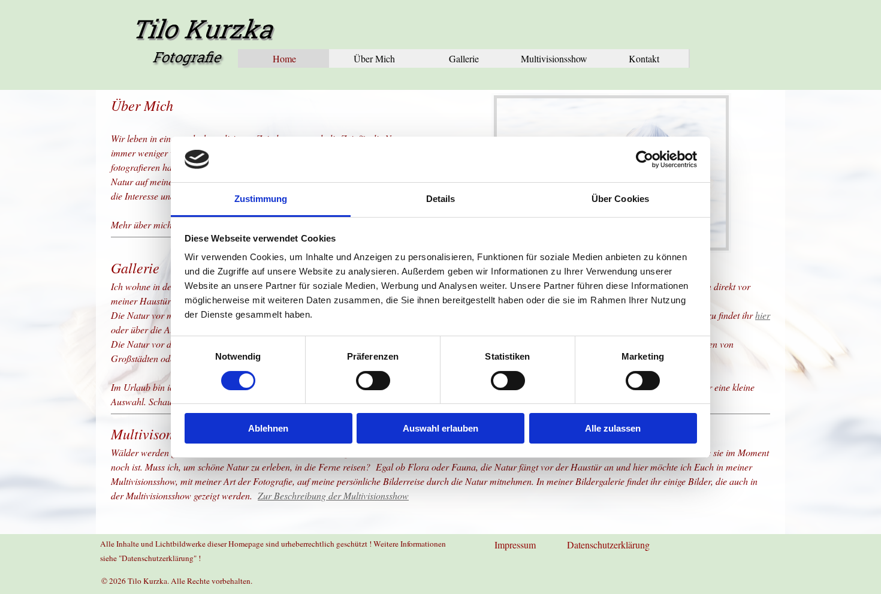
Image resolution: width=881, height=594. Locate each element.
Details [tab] (440, 199)
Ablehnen (268, 428)
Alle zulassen (613, 428)
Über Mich (374, 58)
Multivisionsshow (554, 58)
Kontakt (644, 58)
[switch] (373, 380)
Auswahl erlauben (440, 428)
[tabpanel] (440, 463)
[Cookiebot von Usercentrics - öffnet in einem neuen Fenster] (644, 159)
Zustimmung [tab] (261, 199)
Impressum (515, 544)
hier (762, 315)
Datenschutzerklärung (608, 544)
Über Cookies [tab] (620, 199)
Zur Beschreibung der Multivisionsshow (333, 495)
